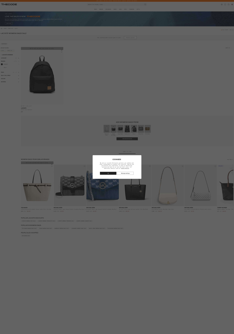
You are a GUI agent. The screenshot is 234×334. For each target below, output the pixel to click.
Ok (108, 173)
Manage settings (125, 173)
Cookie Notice (125, 168)
